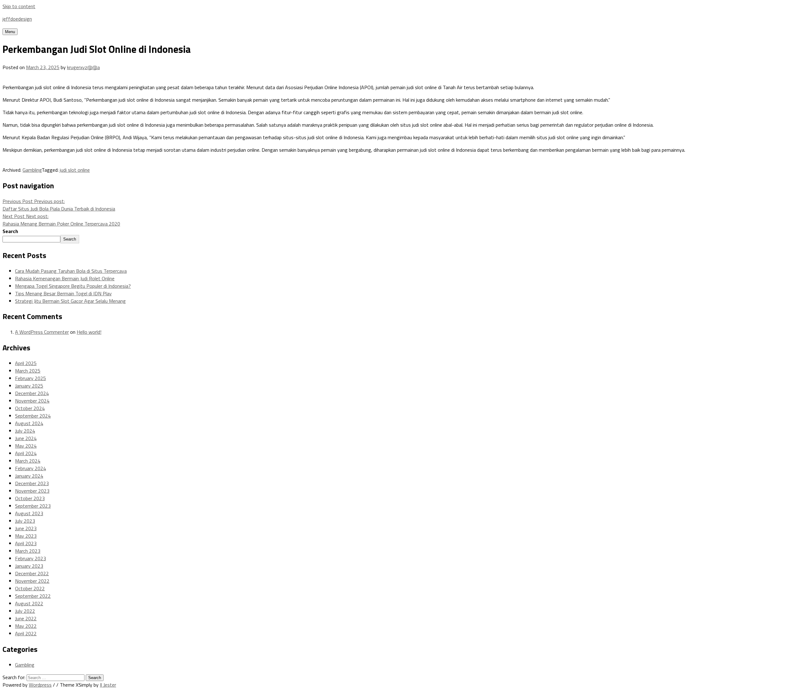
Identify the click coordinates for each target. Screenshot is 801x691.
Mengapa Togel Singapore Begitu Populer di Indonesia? (73, 286)
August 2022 (29, 603)
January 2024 (29, 476)
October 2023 (30, 498)
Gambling (32, 170)
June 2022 (26, 618)
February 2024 (30, 468)
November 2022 (32, 581)
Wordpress (40, 684)
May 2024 (26, 446)
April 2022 (26, 633)
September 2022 (33, 596)
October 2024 (30, 408)
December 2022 (32, 573)
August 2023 (29, 513)
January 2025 (29, 385)
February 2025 (30, 378)
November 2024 (32, 400)
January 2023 (29, 566)
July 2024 (25, 430)
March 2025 (27, 370)
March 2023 (27, 551)
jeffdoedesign (17, 19)
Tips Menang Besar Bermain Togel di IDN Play (63, 293)
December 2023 (32, 483)
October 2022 (30, 588)
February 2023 (30, 558)
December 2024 (32, 393)
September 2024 (33, 415)
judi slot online (75, 170)
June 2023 (26, 528)
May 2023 (26, 536)
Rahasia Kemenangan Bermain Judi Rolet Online (65, 278)
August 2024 (29, 423)
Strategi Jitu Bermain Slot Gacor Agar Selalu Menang (70, 301)
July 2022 (25, 611)
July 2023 (25, 521)
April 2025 (26, 363)
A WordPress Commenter (42, 332)
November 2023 (32, 491)
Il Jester (108, 684)
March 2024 (27, 461)
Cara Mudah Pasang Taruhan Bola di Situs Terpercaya (71, 271)
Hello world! (89, 332)
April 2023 (26, 543)
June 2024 (26, 438)
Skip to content (19, 6)
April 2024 (26, 453)
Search (10, 231)
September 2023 (33, 506)
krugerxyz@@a (83, 67)
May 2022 (26, 626)
